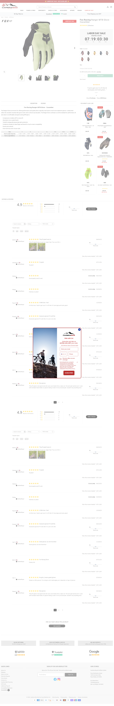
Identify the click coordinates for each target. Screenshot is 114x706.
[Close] (79, 329)
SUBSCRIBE (69, 373)
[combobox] (63, 354)
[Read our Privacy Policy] (77, 362)
